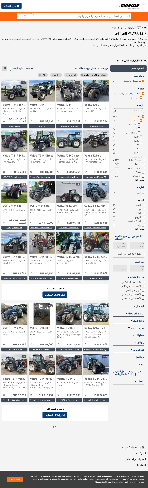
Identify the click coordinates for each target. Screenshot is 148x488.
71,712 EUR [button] (73, 121)
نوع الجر (140, 342)
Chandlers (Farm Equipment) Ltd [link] (44, 400)
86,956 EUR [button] (46, 273)
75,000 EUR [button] (19, 172)
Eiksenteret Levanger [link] (69, 126)
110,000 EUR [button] (46, 223)
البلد (142, 200)
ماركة (141, 105)
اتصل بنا (141, 465)
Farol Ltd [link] (42, 126)
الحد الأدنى (140, 243)
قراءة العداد (138, 321)
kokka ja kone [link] (96, 278)
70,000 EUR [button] (101, 273)
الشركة (142, 453)
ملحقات (140, 381)
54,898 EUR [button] (46, 121)
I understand (15, 479)
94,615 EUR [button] (101, 172)
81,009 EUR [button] (46, 172)
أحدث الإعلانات (137, 277)
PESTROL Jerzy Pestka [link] (69, 278)
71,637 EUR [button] (73, 344)
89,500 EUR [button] (19, 344)
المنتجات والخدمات (135, 459)
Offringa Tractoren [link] (14, 227)
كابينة (141, 364)
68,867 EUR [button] (73, 273)
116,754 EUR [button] (46, 395)
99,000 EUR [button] (46, 344)
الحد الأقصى (122, 243)
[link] (96, 91)
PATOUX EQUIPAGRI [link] (41, 349)
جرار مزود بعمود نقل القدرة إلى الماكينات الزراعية (128, 372)
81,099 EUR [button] (19, 273)
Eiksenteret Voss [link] (96, 126)
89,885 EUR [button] (101, 223)
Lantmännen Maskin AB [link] (96, 177)
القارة (141, 187)
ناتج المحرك (138, 350)
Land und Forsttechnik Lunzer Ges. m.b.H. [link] (48, 227)
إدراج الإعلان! (10, 6)
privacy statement (126, 482)
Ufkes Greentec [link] (14, 126)
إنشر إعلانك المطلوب (55, 294)
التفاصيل (140, 306)
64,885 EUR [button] (101, 395)
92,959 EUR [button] (19, 395)
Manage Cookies (102, 482)
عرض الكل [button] (137, 156)
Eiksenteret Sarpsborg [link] (68, 177)
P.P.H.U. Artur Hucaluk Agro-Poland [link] (99, 349)
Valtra (131, 27)
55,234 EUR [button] (101, 121)
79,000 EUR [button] (73, 395)
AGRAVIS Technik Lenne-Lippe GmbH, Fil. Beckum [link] (24, 177)
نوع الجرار (139, 357)
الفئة (142, 88)
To (125, 266)
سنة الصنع (139, 262)
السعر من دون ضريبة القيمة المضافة (128, 237)
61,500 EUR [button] (101, 344)
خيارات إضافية (137, 328)
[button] (128, 68)
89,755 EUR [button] (73, 172)
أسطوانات (139, 335)
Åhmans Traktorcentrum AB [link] (42, 177)
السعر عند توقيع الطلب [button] (17, 120)
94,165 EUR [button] (73, 223)
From (142, 266)
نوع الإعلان (139, 76)
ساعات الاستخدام (136, 313)
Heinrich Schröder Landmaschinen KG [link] (100, 227)
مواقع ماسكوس (132, 447)
